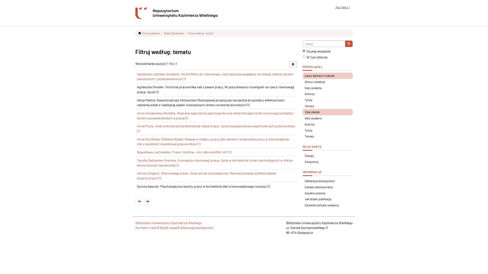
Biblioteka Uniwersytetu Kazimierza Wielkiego (168, 223)
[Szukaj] (349, 44)
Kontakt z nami (146, 227)
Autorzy (310, 94)
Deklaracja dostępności (320, 181)
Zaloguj (309, 155)
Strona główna (151, 33)
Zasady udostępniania (319, 187)
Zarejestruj (312, 161)
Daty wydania (313, 88)
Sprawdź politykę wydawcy (322, 205)
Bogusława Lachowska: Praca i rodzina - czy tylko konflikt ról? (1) (184, 152)
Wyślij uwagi (168, 227)
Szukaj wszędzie (319, 51)
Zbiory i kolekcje (315, 82)
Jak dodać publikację (318, 199)
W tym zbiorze (317, 57)
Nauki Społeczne (174, 33)
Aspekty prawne (315, 193)
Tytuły (308, 100)
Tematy (309, 106)
